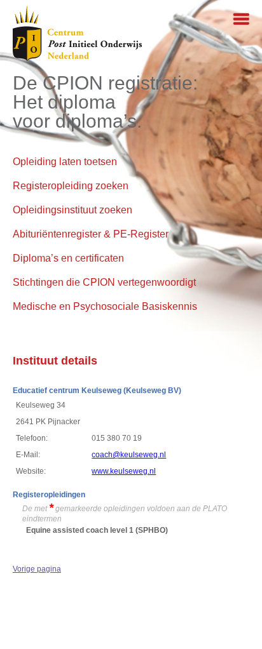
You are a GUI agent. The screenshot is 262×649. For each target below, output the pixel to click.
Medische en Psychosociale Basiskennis (105, 306)
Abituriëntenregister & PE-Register (91, 234)
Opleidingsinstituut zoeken (72, 209)
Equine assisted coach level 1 (80, 530)
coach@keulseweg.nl (129, 454)
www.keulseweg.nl (124, 471)
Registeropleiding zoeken (70, 185)
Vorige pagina (37, 569)
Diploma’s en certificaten (68, 258)
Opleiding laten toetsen (65, 161)
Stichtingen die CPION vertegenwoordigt (104, 282)
